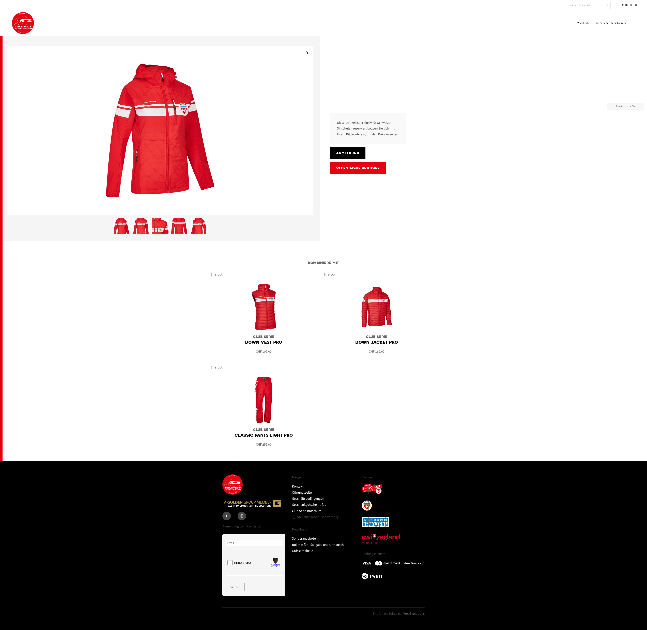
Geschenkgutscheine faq (309, 504)
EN (635, 5)
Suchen (609, 5)
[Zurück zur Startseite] (22, 23)
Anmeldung (347, 153)
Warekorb (583, 23)
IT (631, 5)
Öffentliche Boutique (358, 168)
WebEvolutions (414, 613)
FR (622, 5)
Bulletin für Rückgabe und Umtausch (318, 544)
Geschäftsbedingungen (308, 498)
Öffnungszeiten (303, 492)
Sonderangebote (304, 538)
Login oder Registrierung (611, 23)
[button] (635, 23)
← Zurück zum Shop (625, 106)
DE (626, 5)
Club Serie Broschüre (306, 511)
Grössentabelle (302, 550)
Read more (377, 488)
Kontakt (297, 486)
